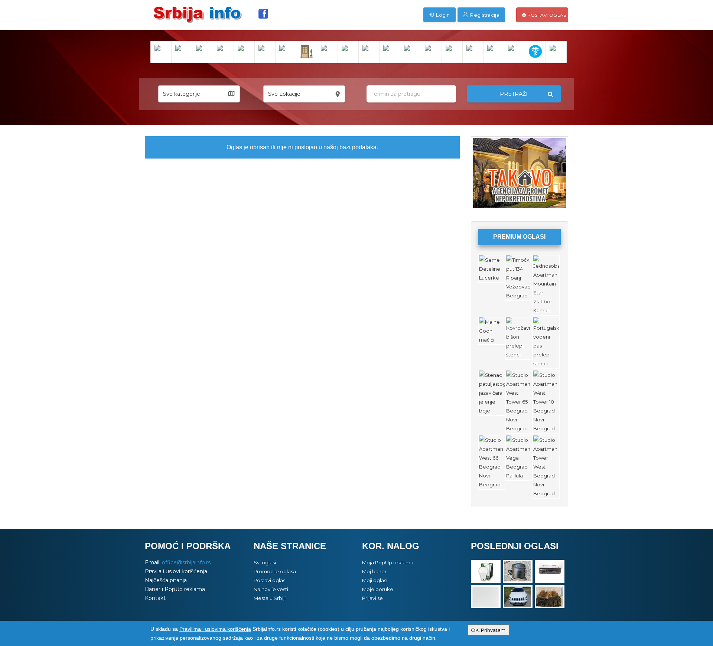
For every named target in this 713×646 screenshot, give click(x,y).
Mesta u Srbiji (270, 598)
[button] (199, 93)
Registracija (484, 15)
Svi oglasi (265, 562)
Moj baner (374, 571)
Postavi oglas (546, 15)
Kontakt (155, 598)
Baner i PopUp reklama (175, 589)
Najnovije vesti (271, 589)
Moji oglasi (374, 580)
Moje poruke (377, 589)
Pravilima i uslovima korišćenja (215, 629)
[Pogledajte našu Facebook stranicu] (263, 14)
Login (442, 15)
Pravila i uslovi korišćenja (176, 571)
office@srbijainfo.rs (186, 562)
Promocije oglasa (275, 571)
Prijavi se (372, 598)
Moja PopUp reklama (387, 562)
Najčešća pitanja (166, 580)
